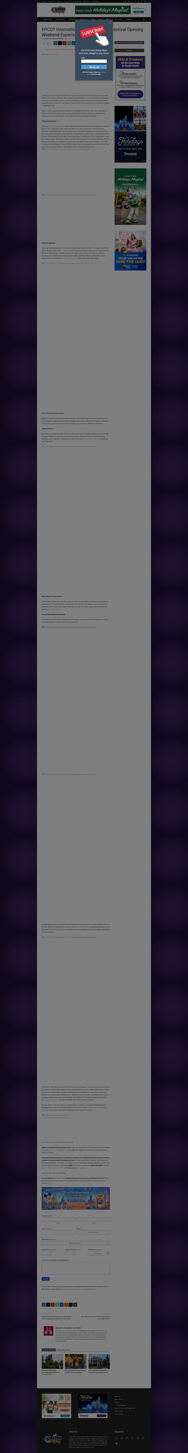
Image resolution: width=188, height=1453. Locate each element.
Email (83, 58)
